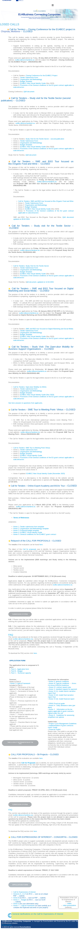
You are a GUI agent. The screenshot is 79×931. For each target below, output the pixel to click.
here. (35, 653)
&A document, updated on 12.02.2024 (40, 282)
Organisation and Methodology (31, 79)
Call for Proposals (28, 763)
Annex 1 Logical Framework (20, 683)
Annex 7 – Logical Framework (24, 906)
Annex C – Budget (19, 900)
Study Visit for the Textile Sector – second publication (45, 139)
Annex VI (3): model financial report (61, 699)
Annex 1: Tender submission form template (28, 527)
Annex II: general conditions (59, 681)
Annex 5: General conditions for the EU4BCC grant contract (34, 534)
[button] (52, 5)
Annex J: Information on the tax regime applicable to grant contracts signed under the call (61, 711)
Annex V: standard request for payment (63, 689)
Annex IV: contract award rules (60, 687)
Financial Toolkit (55, 729)
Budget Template (26, 81)
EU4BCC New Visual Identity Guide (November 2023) (45, 473)
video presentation (69, 905)
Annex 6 (16, 904)
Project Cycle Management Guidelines (62, 724)
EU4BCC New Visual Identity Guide (33, 83)
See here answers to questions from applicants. (25, 403)
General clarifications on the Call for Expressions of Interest (37, 914)
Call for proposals (29, 549)
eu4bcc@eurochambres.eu (24, 60)
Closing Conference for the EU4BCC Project (41, 75)
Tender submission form (28, 389)
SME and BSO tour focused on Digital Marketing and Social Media (49, 329)
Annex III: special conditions (59, 683)
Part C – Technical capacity (21, 673)
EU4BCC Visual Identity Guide (31, 455)
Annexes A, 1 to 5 (19, 894)
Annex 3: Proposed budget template (26, 530)
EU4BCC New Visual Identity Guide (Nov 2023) (37, 395)
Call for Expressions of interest (24, 892)
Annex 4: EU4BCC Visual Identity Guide (27, 532)
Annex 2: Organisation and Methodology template (31, 529)
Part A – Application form (20, 669)
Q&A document (29, 92)
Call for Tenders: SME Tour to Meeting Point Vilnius (31, 448)
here (41, 545)
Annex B (16, 898)
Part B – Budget (17, 671)
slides (69, 903)
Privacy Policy (7, 925)
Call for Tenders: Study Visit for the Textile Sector (31, 266)
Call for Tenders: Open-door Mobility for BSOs (29, 387)
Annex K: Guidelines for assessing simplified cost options (61, 716)
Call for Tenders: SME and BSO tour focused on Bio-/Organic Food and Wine (45, 201)
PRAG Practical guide (57, 703)
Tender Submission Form (29, 77)
